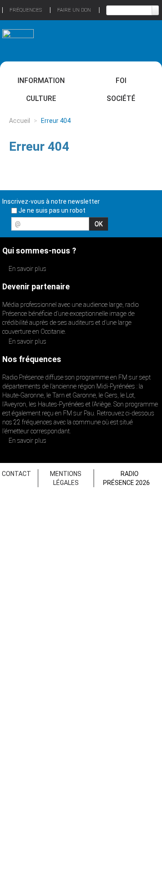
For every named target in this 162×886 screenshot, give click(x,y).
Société (121, 98)
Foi (121, 80)
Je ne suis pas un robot (51, 210)
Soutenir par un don (128, 820)
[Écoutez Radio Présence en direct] (74, 40)
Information (41, 80)
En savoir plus (26, 268)
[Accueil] (18, 36)
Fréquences (25, 10)
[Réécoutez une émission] (144, 39)
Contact (16, 473)
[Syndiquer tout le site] (152, 226)
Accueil (19, 120)
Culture (41, 98)
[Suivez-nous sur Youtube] (137, 226)
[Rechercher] (155, 10)
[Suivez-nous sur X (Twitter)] (121, 226)
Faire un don (74, 10)
